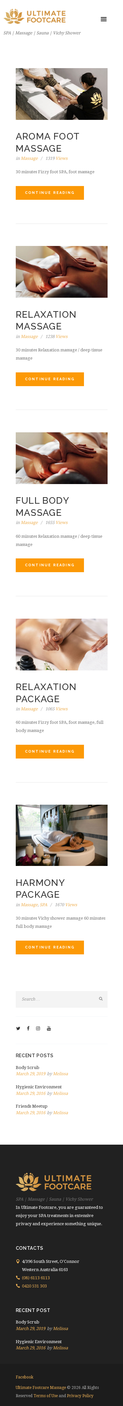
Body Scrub (27, 1067)
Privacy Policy (80, 1396)
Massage (29, 158)
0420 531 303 (34, 1286)
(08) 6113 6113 (36, 1277)
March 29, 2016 (30, 1093)
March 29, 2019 (30, 1073)
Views (56, 158)
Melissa (60, 1073)
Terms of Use (45, 1396)
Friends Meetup (32, 1106)
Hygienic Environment (39, 1086)
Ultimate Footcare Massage (41, 1387)
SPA (43, 904)
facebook (24, 1377)
